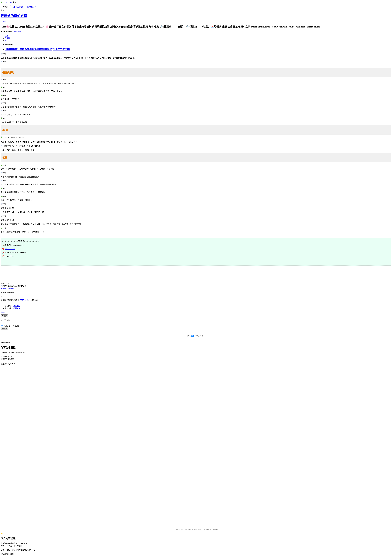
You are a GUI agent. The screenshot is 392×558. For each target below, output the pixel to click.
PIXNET (180, 529)
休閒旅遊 (17, 31)
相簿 (6, 36)
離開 (11, 554)
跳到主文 (4, 21)
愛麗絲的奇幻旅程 (14, 16)
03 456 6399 (10, 249)
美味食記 (16, 306)
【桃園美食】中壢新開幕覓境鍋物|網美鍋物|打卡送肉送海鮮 (37, 49)
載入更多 (4, 316)
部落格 (7, 38)
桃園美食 (16, 308)
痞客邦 (22, 300)
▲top (2, 312)
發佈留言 (4, 328)
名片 (6, 40)
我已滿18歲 (5, 554)
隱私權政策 (207, 529)
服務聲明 (215, 529)
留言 (26, 300)
